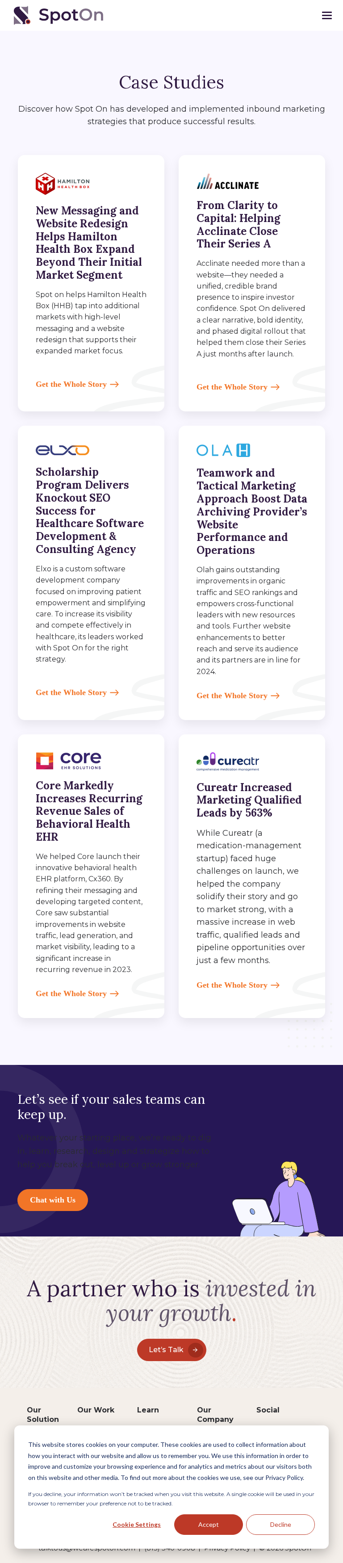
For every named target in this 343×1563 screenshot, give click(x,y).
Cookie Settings (137, 1524)
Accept (208, 1524)
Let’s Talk (166, 1349)
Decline (280, 1524)
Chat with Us (52, 1199)
